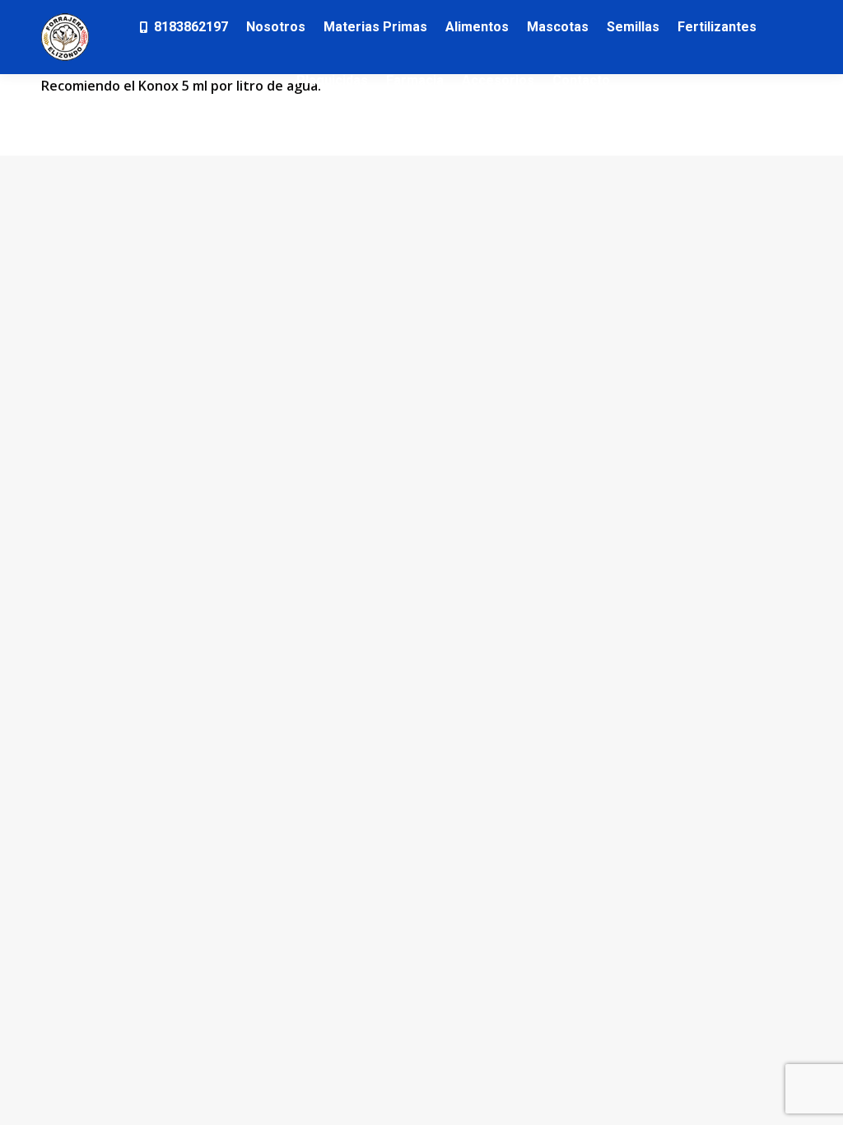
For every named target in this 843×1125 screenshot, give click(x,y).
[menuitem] (182, 27)
